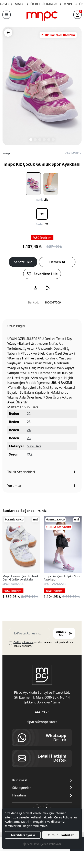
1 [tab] (30, 139)
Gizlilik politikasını (23, 642)
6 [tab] (53, 139)
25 (29, 438)
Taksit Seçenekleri (21, 472)
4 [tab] (44, 139)
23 (29, 421)
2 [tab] (35, 139)
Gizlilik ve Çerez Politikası (43, 844)
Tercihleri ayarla (23, 835)
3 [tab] (39, 139)
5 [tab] (48, 139)
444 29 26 (42, 712)
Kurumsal (19, 780)
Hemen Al (57, 262)
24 (29, 430)
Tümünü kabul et (61, 835)
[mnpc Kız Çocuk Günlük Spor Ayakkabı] (42, 86)
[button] (6, 15)
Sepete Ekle (23, 262)
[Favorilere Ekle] (32, 565)
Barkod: (33, 302)
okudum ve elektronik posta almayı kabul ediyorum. (43, 644)
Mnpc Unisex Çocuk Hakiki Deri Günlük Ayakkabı (21, 577)
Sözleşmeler (21, 788)
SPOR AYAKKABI (13, 583)
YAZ (29, 454)
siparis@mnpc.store (42, 722)
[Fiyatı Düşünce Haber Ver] (47, 287)
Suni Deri (34, 446)
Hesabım (19, 795)
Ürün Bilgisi (16, 326)
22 (29, 413)
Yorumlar (14, 485)
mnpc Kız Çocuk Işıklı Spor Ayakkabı (62, 577)
